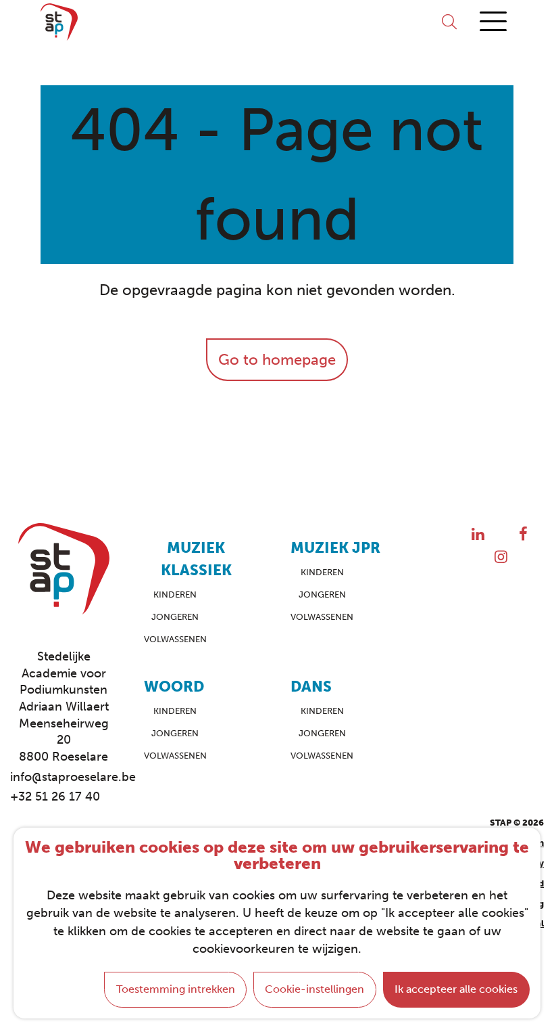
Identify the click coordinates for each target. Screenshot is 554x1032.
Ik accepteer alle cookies (456, 989)
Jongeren (175, 617)
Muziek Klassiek (196, 559)
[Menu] (493, 22)
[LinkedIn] (478, 534)
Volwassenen (175, 639)
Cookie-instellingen (314, 989)
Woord (174, 686)
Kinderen (175, 594)
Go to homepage (277, 360)
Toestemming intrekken (175, 989)
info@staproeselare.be (63, 776)
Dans (311, 686)
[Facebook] (523, 534)
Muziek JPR (335, 548)
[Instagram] (500, 556)
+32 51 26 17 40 (55, 796)
